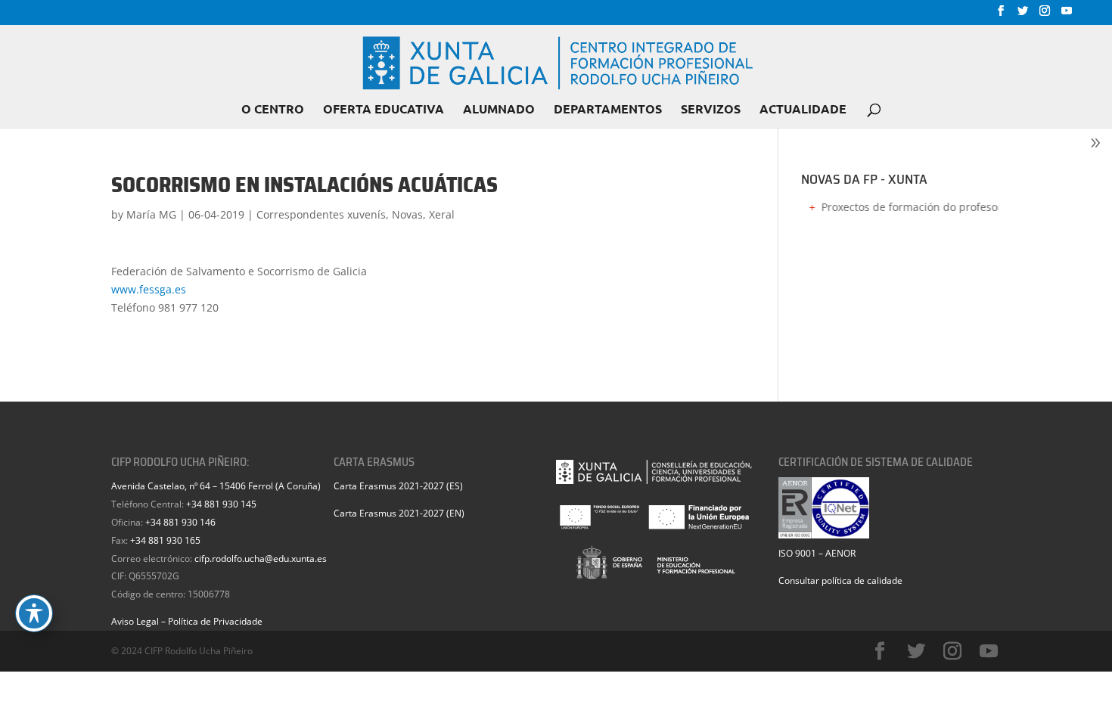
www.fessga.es (148, 289)
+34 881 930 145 (221, 504)
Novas (407, 214)
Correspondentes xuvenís (321, 214)
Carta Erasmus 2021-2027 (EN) (399, 513)
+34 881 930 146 (180, 522)
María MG (151, 214)
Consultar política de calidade (840, 580)
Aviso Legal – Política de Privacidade (186, 621)
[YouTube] (1066, 15)
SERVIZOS (711, 110)
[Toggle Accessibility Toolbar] (34, 613)
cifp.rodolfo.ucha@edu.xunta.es (260, 558)
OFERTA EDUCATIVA (383, 110)
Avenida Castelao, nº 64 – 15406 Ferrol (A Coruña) (216, 485)
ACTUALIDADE (802, 110)
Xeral (442, 214)
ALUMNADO (499, 110)
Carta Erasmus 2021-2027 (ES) (398, 485)
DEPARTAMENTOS (608, 110)
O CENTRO (272, 110)
